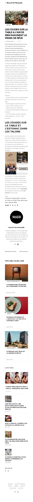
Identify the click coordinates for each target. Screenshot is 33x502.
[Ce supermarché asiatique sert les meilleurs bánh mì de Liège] (16, 434)
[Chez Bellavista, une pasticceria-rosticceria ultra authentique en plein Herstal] (16, 399)
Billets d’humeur (20, 484)
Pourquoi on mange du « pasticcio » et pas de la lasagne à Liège (16, 318)
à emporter (8, 198)
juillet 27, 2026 (8, 444)
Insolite (18, 281)
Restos (9, 25)
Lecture (20, 488)
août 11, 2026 (7, 411)
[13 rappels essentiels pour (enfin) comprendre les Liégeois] (16, 452)
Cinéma (16, 486)
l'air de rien (23, 198)
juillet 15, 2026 (7, 462)
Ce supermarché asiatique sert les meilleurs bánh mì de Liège (16, 441)
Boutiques (13, 488)
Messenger (24, 188)
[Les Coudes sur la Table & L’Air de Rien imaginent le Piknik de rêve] (16, 217)
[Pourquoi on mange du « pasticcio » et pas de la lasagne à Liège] (16, 305)
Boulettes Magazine (10, 41)
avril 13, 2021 (19, 41)
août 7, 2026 (7, 427)
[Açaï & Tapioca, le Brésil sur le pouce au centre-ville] (16, 418)
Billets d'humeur (11, 281)
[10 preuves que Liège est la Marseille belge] (16, 339)
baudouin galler (16, 198)
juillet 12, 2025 (9, 359)
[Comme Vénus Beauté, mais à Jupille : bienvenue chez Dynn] (16, 378)
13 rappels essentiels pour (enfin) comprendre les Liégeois (15, 458)
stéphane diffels (12, 202)
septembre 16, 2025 (10, 292)
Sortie (10, 486)
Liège (18, 200)
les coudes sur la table (11, 200)
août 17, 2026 (8, 391)
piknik (22, 200)
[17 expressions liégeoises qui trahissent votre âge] (16, 273)
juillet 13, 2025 (9, 327)
